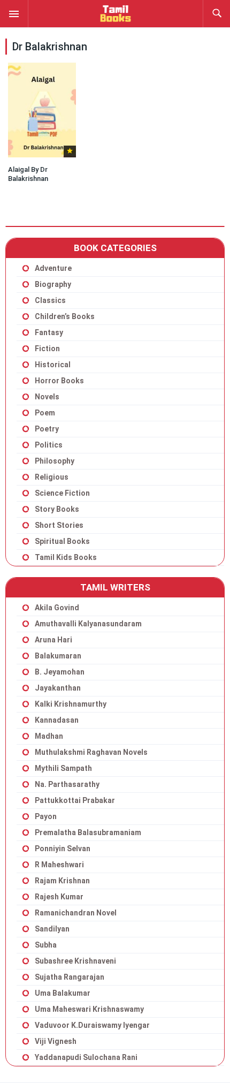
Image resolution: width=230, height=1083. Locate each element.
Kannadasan (57, 720)
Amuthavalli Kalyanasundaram (88, 623)
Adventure (53, 268)
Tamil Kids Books (66, 557)
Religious (51, 477)
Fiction (47, 348)
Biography (53, 284)
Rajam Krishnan (62, 880)
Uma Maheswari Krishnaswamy (89, 1009)
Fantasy (49, 332)
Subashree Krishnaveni (75, 961)
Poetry (47, 429)
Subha (46, 945)
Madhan (49, 736)
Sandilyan (52, 929)
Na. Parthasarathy (67, 784)
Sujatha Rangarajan (69, 977)
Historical (53, 364)
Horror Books (59, 380)
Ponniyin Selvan (62, 848)
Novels (47, 396)
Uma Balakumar (62, 993)
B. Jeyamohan (60, 672)
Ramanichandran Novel (76, 912)
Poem (45, 412)
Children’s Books (65, 316)
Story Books (57, 509)
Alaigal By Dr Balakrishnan (28, 174)
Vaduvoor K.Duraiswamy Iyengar (92, 1025)
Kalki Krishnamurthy (70, 704)
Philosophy (54, 461)
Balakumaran (58, 656)
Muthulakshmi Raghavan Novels (91, 752)
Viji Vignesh (55, 1041)
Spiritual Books (62, 541)
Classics (50, 300)
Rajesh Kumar (59, 896)
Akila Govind (57, 607)
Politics (49, 445)
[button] (13, 13)
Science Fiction (62, 493)
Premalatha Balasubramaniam (88, 832)
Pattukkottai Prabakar (75, 800)
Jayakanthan (58, 688)
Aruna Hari (53, 639)
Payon (46, 816)
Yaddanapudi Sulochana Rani (86, 1057)
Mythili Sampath (63, 768)
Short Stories (59, 525)
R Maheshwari (59, 864)
